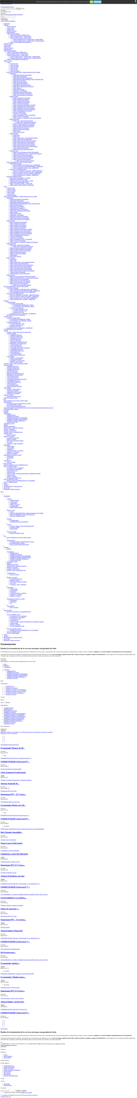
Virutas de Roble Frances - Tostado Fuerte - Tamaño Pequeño (28, 40)
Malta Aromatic (17, 88)
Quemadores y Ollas (9, 423)
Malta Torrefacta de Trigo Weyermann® (23, 149)
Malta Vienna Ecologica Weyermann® (23, 95)
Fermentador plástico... (10, 963)
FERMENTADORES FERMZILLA (16, 420)
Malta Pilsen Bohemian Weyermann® (22, 78)
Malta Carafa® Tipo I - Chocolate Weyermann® (25, 138)
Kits (5, 536)
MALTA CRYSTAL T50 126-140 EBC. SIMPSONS (26, 173)
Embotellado (7, 445)
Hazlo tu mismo (8, 610)
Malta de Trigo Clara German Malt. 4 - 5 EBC (21, 180)
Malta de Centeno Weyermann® (21, 129)
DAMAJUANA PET (12, 422)
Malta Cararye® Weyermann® (21, 116)
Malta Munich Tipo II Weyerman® (22, 85)
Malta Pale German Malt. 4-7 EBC (19, 179)
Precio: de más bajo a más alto (30, 732)
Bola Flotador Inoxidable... (12, 832)
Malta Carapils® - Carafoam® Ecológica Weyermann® (27, 118)
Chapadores (10, 449)
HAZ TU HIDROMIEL (13, 633)
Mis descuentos (7, 1085)
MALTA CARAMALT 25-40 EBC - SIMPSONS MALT (27, 170)
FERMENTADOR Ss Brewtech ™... (15, 887)
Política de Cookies (8, 1068)
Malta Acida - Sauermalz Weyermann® (23, 120)
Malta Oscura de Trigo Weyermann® (22, 155)
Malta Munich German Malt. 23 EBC (19, 182)
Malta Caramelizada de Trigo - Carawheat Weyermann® (27, 153)
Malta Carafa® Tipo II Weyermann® (22, 139)
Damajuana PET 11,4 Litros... (13, 991)
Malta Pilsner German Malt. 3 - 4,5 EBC (20, 178)
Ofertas (5, 1054)
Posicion (3, 730)
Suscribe (18, 1090)
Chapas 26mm (10, 446)
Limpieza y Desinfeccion (10, 430)
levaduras (6, 300)
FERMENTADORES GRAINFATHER (17, 419)
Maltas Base (13, 73)
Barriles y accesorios (9, 436)
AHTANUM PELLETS (16, 336)
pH (8, 459)
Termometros (10, 456)
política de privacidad (26, 1092)
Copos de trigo (14, 69)
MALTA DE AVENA (18, 132)
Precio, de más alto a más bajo (45, 732)
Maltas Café (16, 136)
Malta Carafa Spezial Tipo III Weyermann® (24, 145)
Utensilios (6, 547)
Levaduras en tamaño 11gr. (17, 308)
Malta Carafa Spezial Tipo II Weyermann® (24, 143)
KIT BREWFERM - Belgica (14, 405)
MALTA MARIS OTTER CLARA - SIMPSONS (26, 168)
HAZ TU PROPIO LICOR (11, 479)
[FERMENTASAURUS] (10, 710)
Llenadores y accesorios (13, 452)
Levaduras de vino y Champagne (15, 467)
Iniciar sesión (4, 19)
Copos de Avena (14, 65)
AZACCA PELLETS (15, 340)
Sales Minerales (11, 32)
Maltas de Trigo (14, 150)
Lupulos (6, 330)
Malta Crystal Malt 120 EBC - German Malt (21, 183)
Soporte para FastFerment (11, 843)
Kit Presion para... (8, 952)
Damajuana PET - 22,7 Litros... (13, 794)
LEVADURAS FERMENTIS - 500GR (23, 305)
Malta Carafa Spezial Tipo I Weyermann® (23, 142)
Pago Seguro (7, 1073)
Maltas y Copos (8, 60)
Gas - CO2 (9, 442)
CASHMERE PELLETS (16, 349)
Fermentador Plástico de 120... (13, 805)
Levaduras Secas (11, 302)
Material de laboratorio (9, 426)
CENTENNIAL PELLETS (17, 350)
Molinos (6, 425)
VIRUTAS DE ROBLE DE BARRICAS (20, 42)
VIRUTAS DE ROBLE (13, 33)
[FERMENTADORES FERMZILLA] (14, 719)
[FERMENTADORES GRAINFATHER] (15, 716)
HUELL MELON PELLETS (17, 355)
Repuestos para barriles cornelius (15, 440)
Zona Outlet (7, 639)
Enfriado (6, 412)
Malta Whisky (16, 130)
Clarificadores (10, 29)
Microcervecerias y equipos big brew (13, 637)
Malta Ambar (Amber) (18, 89)
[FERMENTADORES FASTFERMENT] (15, 713)
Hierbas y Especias (11, 30)
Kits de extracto (8, 402)
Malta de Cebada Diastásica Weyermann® (23, 125)
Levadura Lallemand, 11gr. (20, 310)
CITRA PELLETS (15, 352)
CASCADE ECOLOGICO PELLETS (20, 348)
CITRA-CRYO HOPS (16, 359)
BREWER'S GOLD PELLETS (18, 343)
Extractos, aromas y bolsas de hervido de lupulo (19, 332)
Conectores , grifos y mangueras (15, 443)
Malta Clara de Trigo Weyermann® (22, 159)
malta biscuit (16, 135)
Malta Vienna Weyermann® (20, 82)
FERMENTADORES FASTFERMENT (17, 417)
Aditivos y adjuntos (12, 476)
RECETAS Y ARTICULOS (11, 1075)
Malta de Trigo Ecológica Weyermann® (23, 158)
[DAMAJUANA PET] (10, 722)
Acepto (91, 1)
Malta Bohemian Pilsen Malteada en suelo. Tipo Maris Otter (28, 79)
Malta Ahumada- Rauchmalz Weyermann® (24, 123)
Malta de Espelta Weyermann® (21, 128)
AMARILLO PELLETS (16, 338)
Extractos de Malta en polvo (14, 396)
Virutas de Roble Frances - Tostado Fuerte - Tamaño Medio (28, 39)
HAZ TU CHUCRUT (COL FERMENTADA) (16, 465)
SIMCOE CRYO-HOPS (16, 362)
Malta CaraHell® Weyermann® (21, 100)
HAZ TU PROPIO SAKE (10, 482)
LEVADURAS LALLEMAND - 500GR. (24, 306)
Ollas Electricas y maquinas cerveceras (13, 427)
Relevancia (4, 732)
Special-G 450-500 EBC (19, 112)
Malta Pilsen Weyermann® (20, 76)
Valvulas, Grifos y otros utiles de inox (13, 432)
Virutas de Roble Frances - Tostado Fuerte (20, 38)
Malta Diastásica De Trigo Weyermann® (23, 126)
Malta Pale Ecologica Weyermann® (22, 92)
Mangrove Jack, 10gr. (18, 312)
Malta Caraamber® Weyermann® (21, 98)
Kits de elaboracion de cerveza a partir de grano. (16, 400)
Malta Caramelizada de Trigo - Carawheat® (24, 115)
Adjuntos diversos (11, 26)
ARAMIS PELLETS (15, 339)
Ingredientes (7, 496)
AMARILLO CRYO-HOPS (17, 360)
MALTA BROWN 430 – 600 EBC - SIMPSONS (25, 175)
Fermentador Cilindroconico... (13, 977)
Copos (8, 62)
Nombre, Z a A (18, 732)
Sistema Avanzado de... (10, 783)
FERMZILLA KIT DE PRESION (14, 854)
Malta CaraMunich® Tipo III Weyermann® (24, 109)
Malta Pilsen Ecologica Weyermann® (22, 93)
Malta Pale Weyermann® (19, 80)
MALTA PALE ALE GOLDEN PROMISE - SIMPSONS (28, 166)
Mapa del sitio (7, 1074)
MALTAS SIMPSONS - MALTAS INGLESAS (19, 162)
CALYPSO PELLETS (16, 345)
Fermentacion (7, 413)
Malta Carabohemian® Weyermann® (22, 110)
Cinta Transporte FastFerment (13, 772)
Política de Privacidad (9, 1067)
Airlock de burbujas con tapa (12, 876)
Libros (5, 634)
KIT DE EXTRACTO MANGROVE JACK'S (19, 403)
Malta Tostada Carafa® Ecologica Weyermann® (25, 146)
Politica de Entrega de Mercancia (12, 1070)
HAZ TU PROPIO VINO (10, 466)
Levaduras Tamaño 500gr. (16, 303)
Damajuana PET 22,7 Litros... (13, 865)
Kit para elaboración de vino (14, 477)
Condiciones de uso (9, 1065)
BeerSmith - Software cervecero (12, 640)
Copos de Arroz (14, 63)
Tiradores (6, 636)
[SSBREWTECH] (9, 708)
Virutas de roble (11, 475)
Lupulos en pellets (11, 333)
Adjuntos (6, 25)
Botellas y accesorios (12, 453)
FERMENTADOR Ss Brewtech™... (15, 762)
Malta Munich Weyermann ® (20, 83)
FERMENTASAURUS (13, 416)
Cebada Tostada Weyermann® (21, 148)
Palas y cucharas (11, 462)
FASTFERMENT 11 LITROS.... (14, 898)
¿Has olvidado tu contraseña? (8, 21)
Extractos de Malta (8, 395)
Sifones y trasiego (11, 435)
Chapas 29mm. (11, 447)
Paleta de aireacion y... (10, 909)
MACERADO (7, 460)
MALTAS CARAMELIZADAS (18, 169)
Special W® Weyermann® (20, 113)
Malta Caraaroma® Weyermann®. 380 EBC (24, 105)
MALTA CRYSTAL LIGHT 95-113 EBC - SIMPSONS (27, 172)
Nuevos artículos (8, 1056)
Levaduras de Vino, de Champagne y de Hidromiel (23, 313)
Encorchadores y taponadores (14, 469)
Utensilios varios (8, 433)
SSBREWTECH (11, 415)
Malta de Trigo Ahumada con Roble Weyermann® (26, 152)
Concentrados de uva (12, 470)
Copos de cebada (14, 66)
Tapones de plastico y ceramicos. (15, 450)
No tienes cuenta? (15, 14)
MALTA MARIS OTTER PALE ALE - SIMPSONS (26, 165)
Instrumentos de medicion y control (12, 455)
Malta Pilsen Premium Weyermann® (22, 75)
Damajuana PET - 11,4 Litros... (13, 920)
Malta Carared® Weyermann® (21, 103)
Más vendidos (7, 1057)
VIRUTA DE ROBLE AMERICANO (20, 35)
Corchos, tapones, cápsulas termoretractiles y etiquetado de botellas (23, 473)
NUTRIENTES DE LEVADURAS (16, 315)
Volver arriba (4, 1028)
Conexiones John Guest (13, 437)
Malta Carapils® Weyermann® (21, 99)
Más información (97, 1)
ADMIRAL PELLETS (16, 335)
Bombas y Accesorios (9, 429)
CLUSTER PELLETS (16, 353)
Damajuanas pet (11, 472)
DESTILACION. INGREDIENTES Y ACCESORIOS (21, 480)
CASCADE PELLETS (16, 346)
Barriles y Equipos (11, 439)
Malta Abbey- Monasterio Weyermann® (23, 86)
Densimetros (10, 457)
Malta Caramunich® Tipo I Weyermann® (23, 106)
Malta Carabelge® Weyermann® (21, 102)
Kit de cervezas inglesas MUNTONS (16, 406)
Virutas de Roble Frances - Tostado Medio (20, 36)
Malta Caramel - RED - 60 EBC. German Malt (22, 185)
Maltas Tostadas (14, 133)
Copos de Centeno (14, 70)
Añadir (2, 776)
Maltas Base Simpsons (15, 163)
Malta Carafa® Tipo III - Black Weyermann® (24, 140)
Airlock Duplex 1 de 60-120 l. (12, 1002)
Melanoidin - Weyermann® (20, 90)
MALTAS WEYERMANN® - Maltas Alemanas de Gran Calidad (23, 72)
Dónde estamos (7, 1071)
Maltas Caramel (14, 96)
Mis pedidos (7, 1084)
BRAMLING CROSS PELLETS (18, 342)
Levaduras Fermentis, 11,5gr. (20, 309)
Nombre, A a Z (10, 732)
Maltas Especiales (14, 119)
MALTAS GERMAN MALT (14, 176)
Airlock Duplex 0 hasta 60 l (12, 931)
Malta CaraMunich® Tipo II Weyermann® (24, 108)
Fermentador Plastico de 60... (13, 748)
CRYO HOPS (10, 356)
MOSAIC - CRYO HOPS (16, 358)
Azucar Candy (10, 28)
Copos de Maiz (14, 68)
